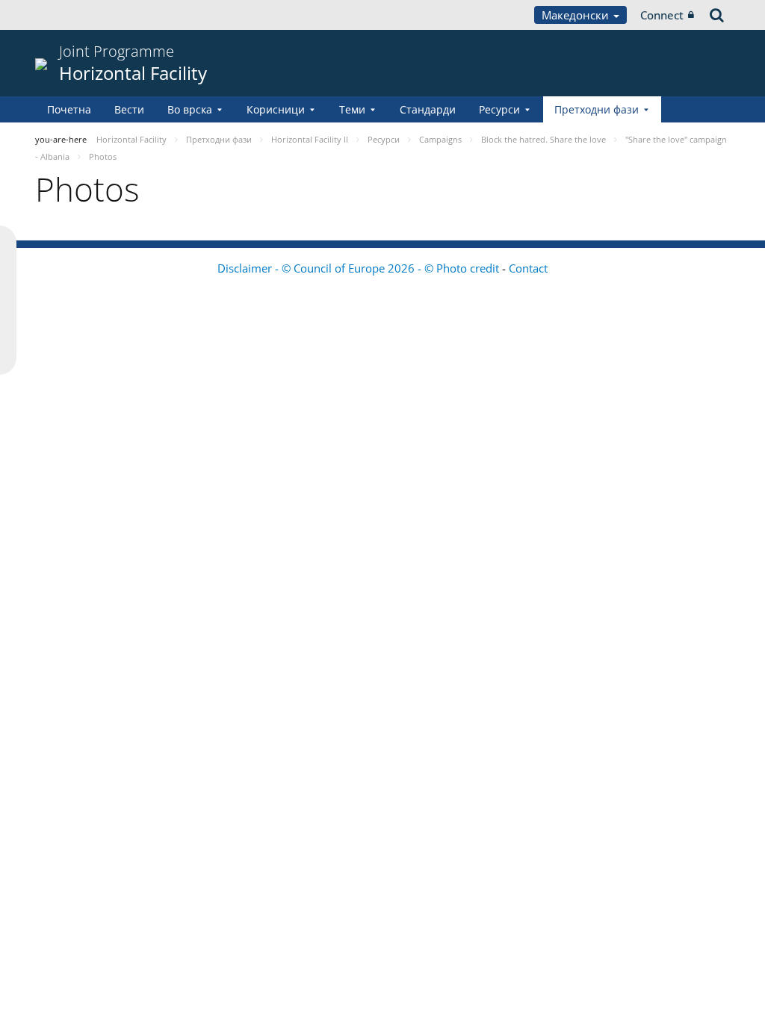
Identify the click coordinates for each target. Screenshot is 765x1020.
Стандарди (428, 109)
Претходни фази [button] (596, 109)
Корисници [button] (276, 109)
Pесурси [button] (499, 109)
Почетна (69, 109)
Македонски (577, 14)
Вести (129, 109)
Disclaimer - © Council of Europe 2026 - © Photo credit (359, 268)
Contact (528, 268)
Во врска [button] (189, 109)
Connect (662, 14)
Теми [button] (352, 109)
